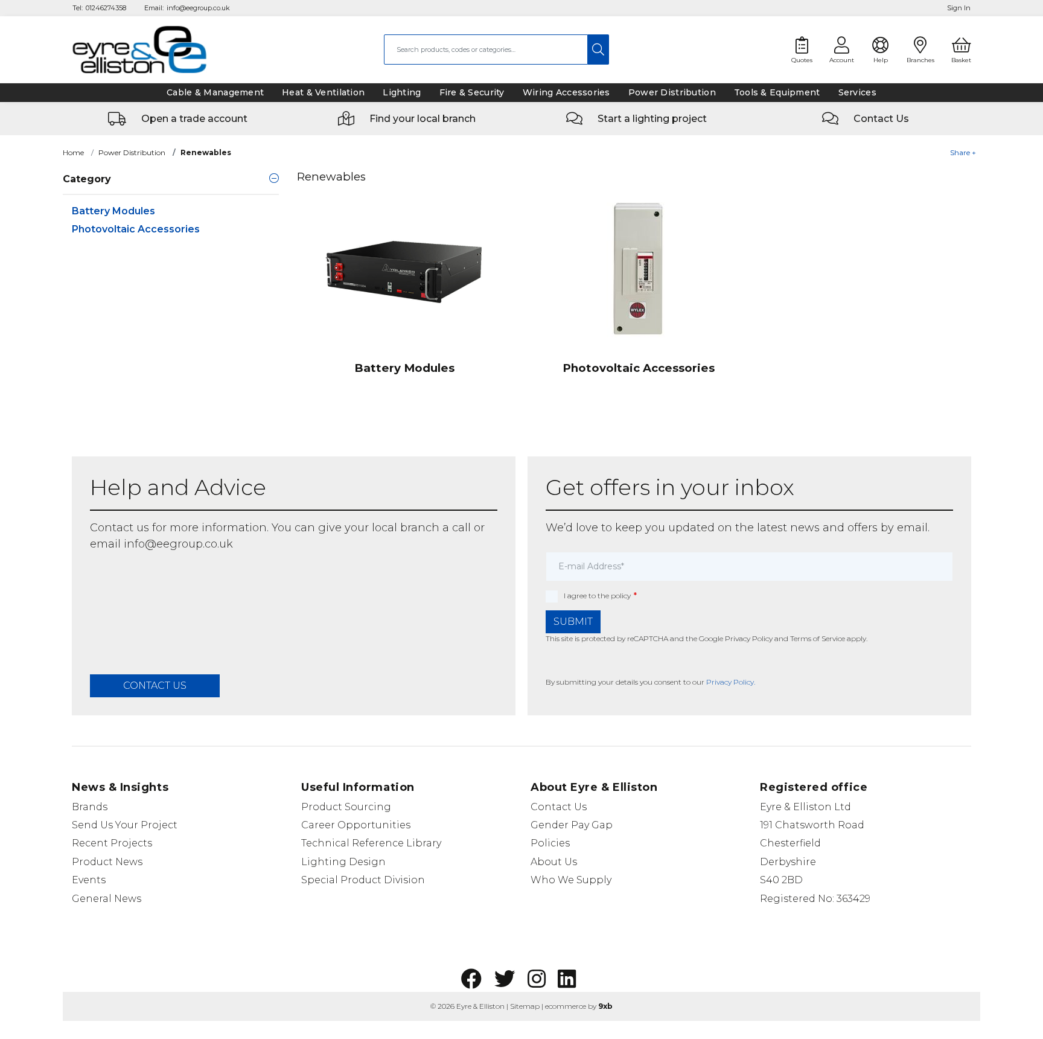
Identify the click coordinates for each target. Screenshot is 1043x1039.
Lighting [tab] (402, 92)
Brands (89, 807)
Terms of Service (817, 638)
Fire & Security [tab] (472, 92)
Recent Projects (112, 843)
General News (106, 898)
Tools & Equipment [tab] (777, 92)
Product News (107, 862)
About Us (554, 862)
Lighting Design (343, 862)
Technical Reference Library (371, 843)
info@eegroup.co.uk (198, 8)
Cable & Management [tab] (215, 92)
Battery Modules (113, 211)
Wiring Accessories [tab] (566, 92)
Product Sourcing (346, 807)
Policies (550, 843)
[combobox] (486, 49)
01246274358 (106, 8)
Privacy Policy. (730, 681)
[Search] (598, 49)
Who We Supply (571, 880)
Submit (573, 621)
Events (89, 880)
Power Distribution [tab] (672, 92)
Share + (963, 152)
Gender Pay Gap (572, 825)
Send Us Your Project (124, 825)
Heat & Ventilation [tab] (323, 92)
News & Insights (120, 787)
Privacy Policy (749, 638)
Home (73, 152)
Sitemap (525, 1006)
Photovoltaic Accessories (136, 229)
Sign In (959, 8)
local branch (405, 527)
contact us (155, 685)
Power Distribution (131, 152)
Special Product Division (363, 880)
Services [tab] (857, 92)
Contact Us (559, 807)
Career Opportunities (355, 825)
